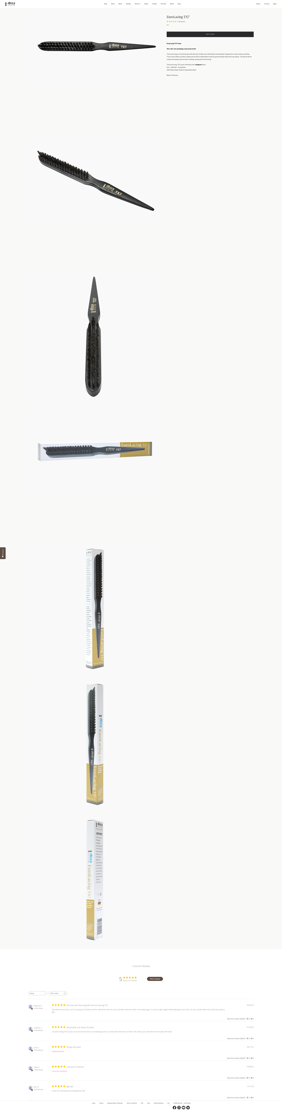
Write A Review (155, 979)
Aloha (112, 4)
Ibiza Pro (137, 4)
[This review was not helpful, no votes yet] (251, 1019)
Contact (154, 4)
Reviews (128, 4)
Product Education (158, 1103)
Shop (105, 4)
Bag (275, 4)
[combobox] (37, 993)
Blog (179, 4)
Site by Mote (187, 1103)
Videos (146, 4)
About (120, 4)
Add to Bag (210, 34)
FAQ (142, 1103)
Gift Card (163, 4)
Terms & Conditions (132, 1103)
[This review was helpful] (247, 1097)
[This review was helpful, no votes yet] (247, 1019)
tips (168, 1103)
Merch (172, 4)
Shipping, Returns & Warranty (115, 1103)
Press (148, 1103)
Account (266, 4)
